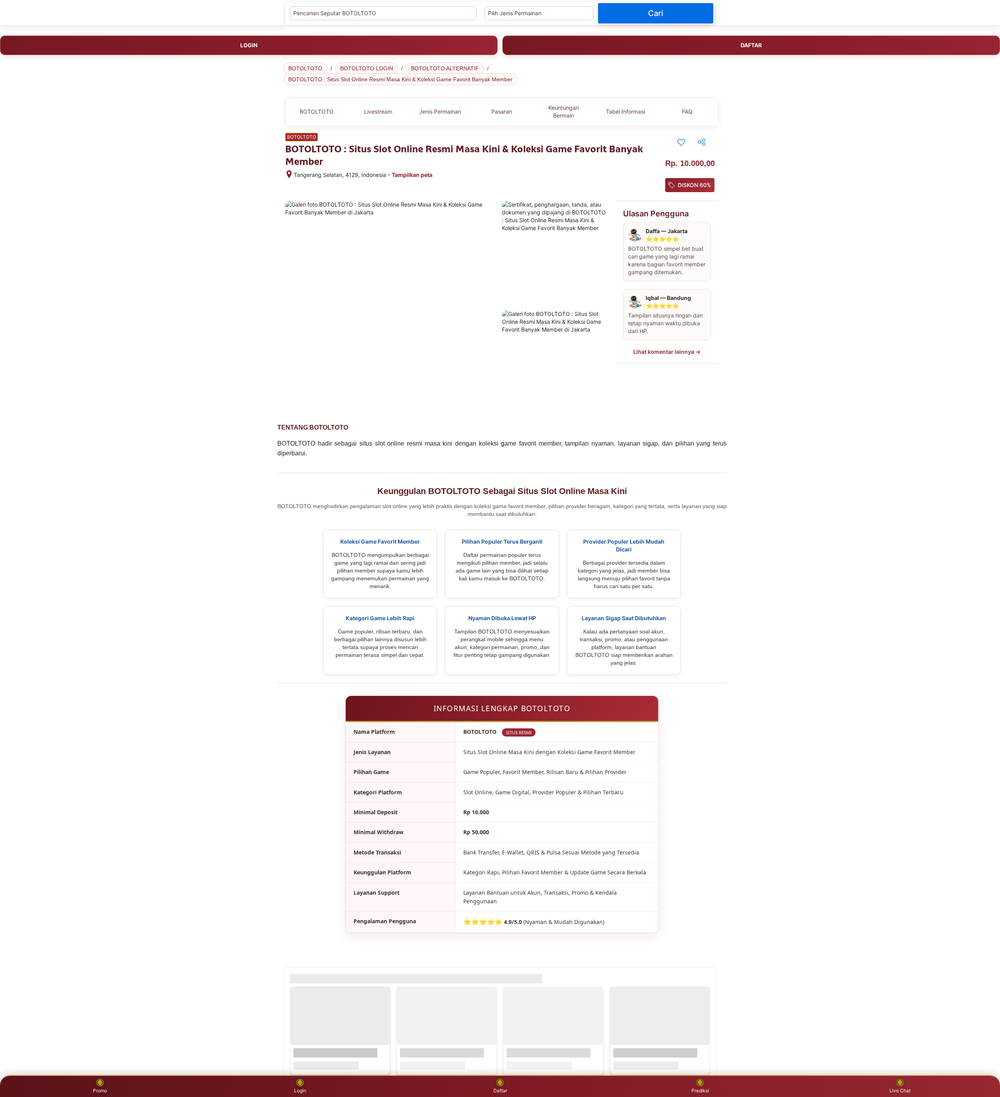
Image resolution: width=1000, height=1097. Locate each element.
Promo (100, 1090)
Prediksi (700, 1090)
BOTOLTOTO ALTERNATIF (445, 68)
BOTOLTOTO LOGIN (366, 68)
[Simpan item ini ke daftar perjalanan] (681, 142)
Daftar (500, 1090)
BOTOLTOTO (305, 68)
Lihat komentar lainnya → (666, 351)
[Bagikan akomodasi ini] (701, 142)
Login (300, 1090)
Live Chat (900, 1090)
